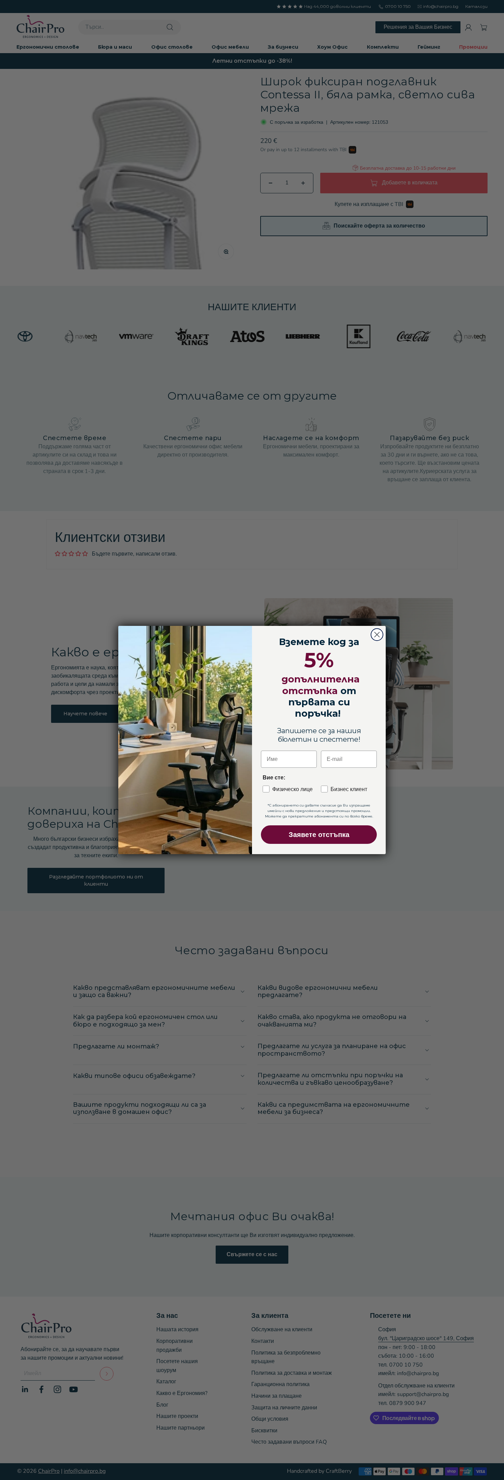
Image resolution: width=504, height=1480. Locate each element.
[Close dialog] (377, 635)
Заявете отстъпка (319, 834)
